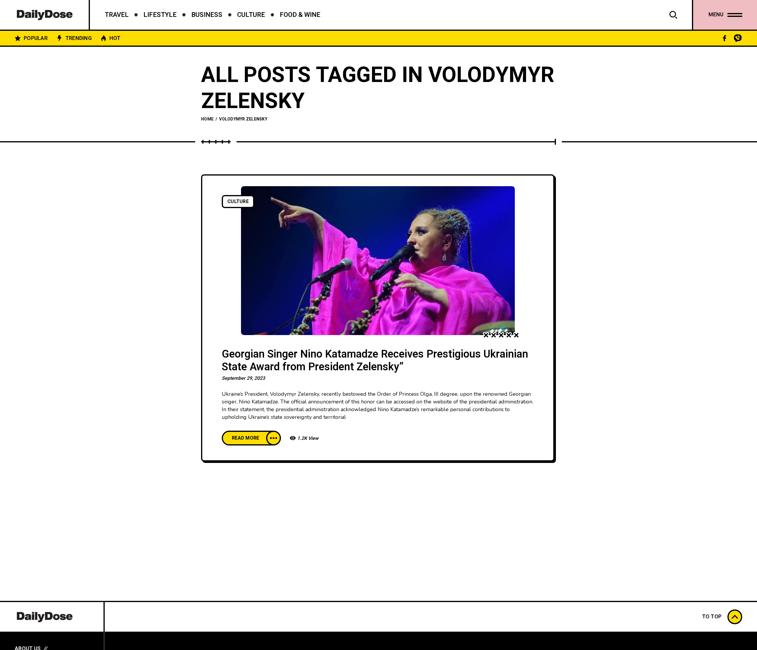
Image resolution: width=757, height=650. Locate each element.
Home (207, 119)
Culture (238, 201)
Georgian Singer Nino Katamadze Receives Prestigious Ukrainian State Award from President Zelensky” (375, 360)
